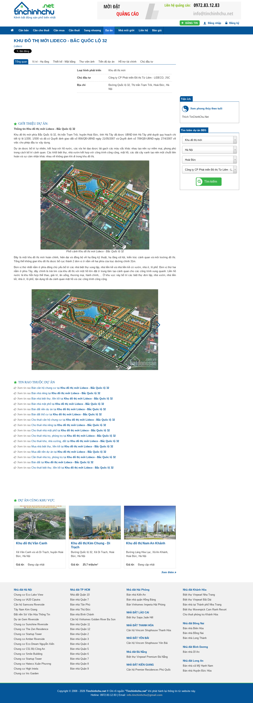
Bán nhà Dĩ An (191, 651)
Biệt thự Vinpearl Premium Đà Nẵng (147, 656)
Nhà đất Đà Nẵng (136, 651)
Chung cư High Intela (26, 668)
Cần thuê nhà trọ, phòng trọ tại (73, 457)
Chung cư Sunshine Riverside (31, 624)
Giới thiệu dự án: (33, 123)
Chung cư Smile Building (28, 653)
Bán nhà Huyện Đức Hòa (197, 670)
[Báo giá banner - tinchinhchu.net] (169, 10)
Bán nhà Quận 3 (79, 639)
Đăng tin (191, 23)
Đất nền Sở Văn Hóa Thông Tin (32, 614)
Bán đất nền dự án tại (68, 409)
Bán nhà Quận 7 (79, 599)
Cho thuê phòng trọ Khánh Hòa (200, 614)
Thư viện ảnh (86, 61)
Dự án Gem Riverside (26, 619)
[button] (156, 327)
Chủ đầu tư (146, 61)
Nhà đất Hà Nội (23, 589)
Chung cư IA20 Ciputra (27, 599)
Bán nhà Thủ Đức (80, 609)
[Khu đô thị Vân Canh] (40, 522)
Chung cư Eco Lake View (28, 594)
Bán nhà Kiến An (136, 594)
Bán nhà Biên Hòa (193, 628)
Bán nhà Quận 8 (79, 663)
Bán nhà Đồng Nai (193, 633)
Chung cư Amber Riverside (29, 639)
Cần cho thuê (41, 30)
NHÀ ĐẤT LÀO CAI (137, 612)
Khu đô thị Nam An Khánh (145, 543)
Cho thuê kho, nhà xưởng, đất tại (75, 441)
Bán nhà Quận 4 (79, 643)
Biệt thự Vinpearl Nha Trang (199, 594)
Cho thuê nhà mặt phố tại (70, 430)
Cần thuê (74, 30)
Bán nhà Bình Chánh (82, 614)
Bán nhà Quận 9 (79, 668)
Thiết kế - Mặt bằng (64, 61)
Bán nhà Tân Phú (80, 604)
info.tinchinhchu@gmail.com (144, 695)
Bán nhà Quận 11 (80, 624)
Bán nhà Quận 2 (79, 634)
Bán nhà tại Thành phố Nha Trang (202, 604)
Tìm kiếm (210, 181)
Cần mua (59, 30)
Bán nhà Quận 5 (79, 648)
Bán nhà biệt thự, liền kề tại (72, 398)
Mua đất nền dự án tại (68, 451)
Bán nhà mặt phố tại (67, 403)
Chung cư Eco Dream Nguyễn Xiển (34, 643)
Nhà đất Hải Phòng (137, 589)
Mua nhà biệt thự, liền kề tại (72, 446)
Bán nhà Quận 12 (80, 629)
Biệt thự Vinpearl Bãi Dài (197, 599)
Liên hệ (143, 30)
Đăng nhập (214, 23)
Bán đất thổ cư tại (66, 414)
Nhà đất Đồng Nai (193, 623)
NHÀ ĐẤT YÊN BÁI (137, 638)
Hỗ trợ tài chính (127, 61)
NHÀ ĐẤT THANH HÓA (140, 625)
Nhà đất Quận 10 (80, 594)
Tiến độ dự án (106, 61)
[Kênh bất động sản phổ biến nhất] (34, 8)
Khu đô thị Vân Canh (31, 543)
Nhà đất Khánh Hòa (194, 589)
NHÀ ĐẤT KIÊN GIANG (140, 664)
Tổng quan (21, 61)
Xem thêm (167, 572)
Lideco (18, 46)
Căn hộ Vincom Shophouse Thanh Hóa (148, 630)
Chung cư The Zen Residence (31, 629)
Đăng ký (233, 23)
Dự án (109, 30)
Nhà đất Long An (193, 660)
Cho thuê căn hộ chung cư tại (73, 419)
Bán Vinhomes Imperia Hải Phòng (145, 604)
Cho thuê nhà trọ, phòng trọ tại (73, 435)
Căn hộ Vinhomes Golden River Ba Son (92, 619)
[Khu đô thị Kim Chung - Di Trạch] (95, 522)
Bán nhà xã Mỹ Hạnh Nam (198, 665)
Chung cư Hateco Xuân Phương (32, 663)
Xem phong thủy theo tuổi (206, 108)
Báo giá (156, 30)
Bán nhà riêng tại (65, 393)
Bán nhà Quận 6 (79, 653)
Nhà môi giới (124, 29)
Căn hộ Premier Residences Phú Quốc (148, 669)
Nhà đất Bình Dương (195, 646)
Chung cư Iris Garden (26, 673)
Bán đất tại (62, 462)
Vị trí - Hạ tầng (40, 61)
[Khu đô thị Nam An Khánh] (150, 522)
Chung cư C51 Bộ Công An (29, 648)
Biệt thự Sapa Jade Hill (139, 617)
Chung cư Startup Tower (28, 634)
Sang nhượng (92, 30)
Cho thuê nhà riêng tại (68, 425)
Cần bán (24, 30)
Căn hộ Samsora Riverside (29, 604)
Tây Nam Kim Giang (25, 609)
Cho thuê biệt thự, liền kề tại (72, 467)
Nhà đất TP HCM (80, 589)
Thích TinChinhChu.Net (195, 116)
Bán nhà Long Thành (195, 638)
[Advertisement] (43, 93)
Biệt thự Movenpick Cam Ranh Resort (205, 609)
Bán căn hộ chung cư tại (70, 387)
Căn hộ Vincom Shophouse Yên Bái (147, 642)
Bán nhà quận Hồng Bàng (141, 599)
